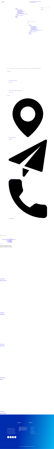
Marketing (1, 280)
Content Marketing (33, 26)
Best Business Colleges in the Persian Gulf (13, 80)
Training (17, 14)
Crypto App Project (2, 411)
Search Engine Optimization (21, 11)
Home (16, 8)
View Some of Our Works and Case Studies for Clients (8, 239)
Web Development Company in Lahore (22, 13)
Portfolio (30, 32)
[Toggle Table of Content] (0, 237)
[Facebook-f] (11, 437)
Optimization (4, 280)
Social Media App (10, 240)
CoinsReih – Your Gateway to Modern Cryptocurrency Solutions (15, 90)
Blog (16, 16)
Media (4, 314)
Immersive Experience (10, 241)
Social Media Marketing (34, 29)
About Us (17, 17)
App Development (19, 10)
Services (30, 25)
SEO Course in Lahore (20, 15)
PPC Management (19, 12)
